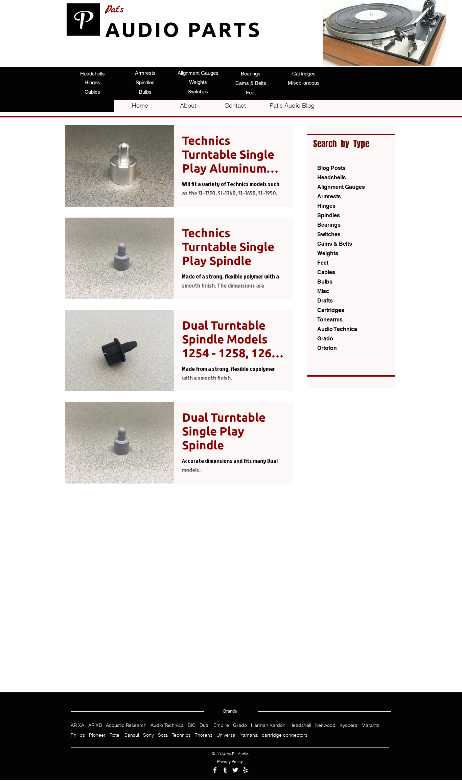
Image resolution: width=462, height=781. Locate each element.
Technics (181, 735)
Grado (240, 725)
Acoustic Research (126, 725)
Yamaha (249, 735)
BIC (191, 725)
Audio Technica (167, 725)
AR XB (95, 725)
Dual (204, 725)
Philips (78, 735)
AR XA (77, 725)
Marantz (370, 725)
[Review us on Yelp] (245, 770)
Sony (148, 735)
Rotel (115, 735)
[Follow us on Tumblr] (225, 770)
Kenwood (325, 725)
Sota (163, 735)
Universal (226, 735)
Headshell (300, 725)
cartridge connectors (284, 735)
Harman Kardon (268, 725)
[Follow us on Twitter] (235, 770)
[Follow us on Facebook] (215, 770)
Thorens (203, 735)
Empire (221, 725)
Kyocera (348, 725)
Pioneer (97, 735)
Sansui (131, 735)
